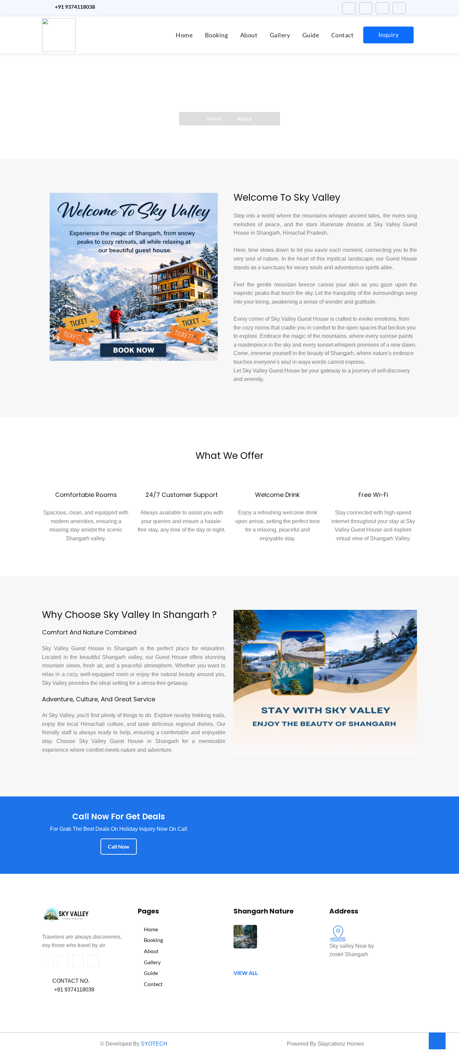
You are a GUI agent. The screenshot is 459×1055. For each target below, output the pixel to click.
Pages (148, 911)
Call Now (118, 846)
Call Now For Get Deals (118, 817)
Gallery (280, 35)
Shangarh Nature (264, 911)
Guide (310, 35)
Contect (152, 984)
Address (343, 911)
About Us (229, 94)
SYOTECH (154, 1044)
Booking (216, 35)
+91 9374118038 (74, 6)
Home (184, 35)
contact (342, 35)
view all (246, 973)
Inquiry (388, 34)
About (249, 35)
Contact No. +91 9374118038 (68, 985)
